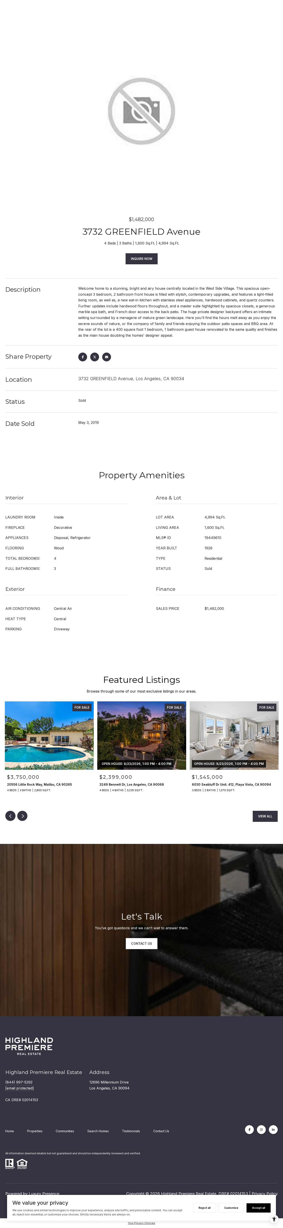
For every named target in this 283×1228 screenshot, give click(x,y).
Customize (231, 1207)
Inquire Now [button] (141, 259)
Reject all (204, 1207)
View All (265, 816)
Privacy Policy (265, 1193)
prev (10, 816)
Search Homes (98, 1131)
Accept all (258, 1207)
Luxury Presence (44, 1193)
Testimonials (131, 1131)
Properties (34, 1131)
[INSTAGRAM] (261, 1129)
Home (9, 1131)
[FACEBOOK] (249, 1129)
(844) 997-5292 (19, 1082)
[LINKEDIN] (273, 1129)
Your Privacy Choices (141, 1223)
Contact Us (161, 1131)
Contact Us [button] (141, 943)
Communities (65, 1131)
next (22, 816)
